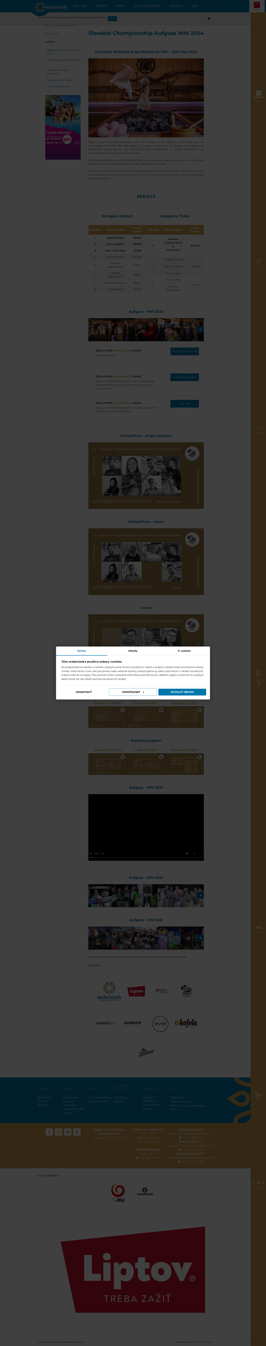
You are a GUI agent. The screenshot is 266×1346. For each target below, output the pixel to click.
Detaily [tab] (133, 650)
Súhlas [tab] (81, 650)
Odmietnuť (84, 692)
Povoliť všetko (182, 692)
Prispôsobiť (131, 692)
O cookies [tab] (184, 650)
